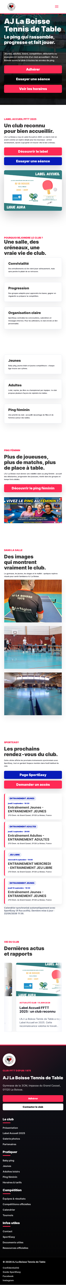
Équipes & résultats (14, 1198)
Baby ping (8, 1160)
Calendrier (9, 1209)
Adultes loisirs (11, 1171)
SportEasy (9, 1236)
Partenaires (9, 1144)
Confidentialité (11, 1267)
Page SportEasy (33, 775)
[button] (33, 601)
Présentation (10, 1127)
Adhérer (33, 69)
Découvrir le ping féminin (33, 488)
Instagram (8, 1280)
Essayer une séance (33, 79)
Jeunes (7, 1166)
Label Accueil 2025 (14, 1133)
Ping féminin (10, 1176)
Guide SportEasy (12, 1272)
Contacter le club (33, 1106)
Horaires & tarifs (12, 1182)
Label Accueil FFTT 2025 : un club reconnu (22, 1010)
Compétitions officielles (17, 1204)
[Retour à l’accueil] (9, 1059)
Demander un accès (33, 785)
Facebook (8, 1276)
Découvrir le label (33, 151)
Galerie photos (11, 1138)
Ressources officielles (15, 1247)
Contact (7, 1231)
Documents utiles (13, 1242)
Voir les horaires (33, 89)
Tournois (8, 1215)
